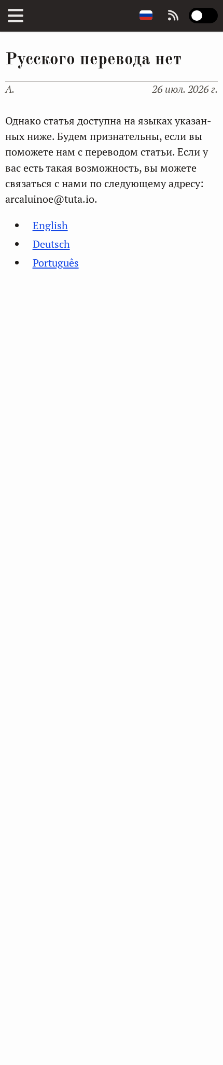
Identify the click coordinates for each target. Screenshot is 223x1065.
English (50, 225)
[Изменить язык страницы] (146, 16)
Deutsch (51, 244)
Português (56, 263)
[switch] (203, 15)
